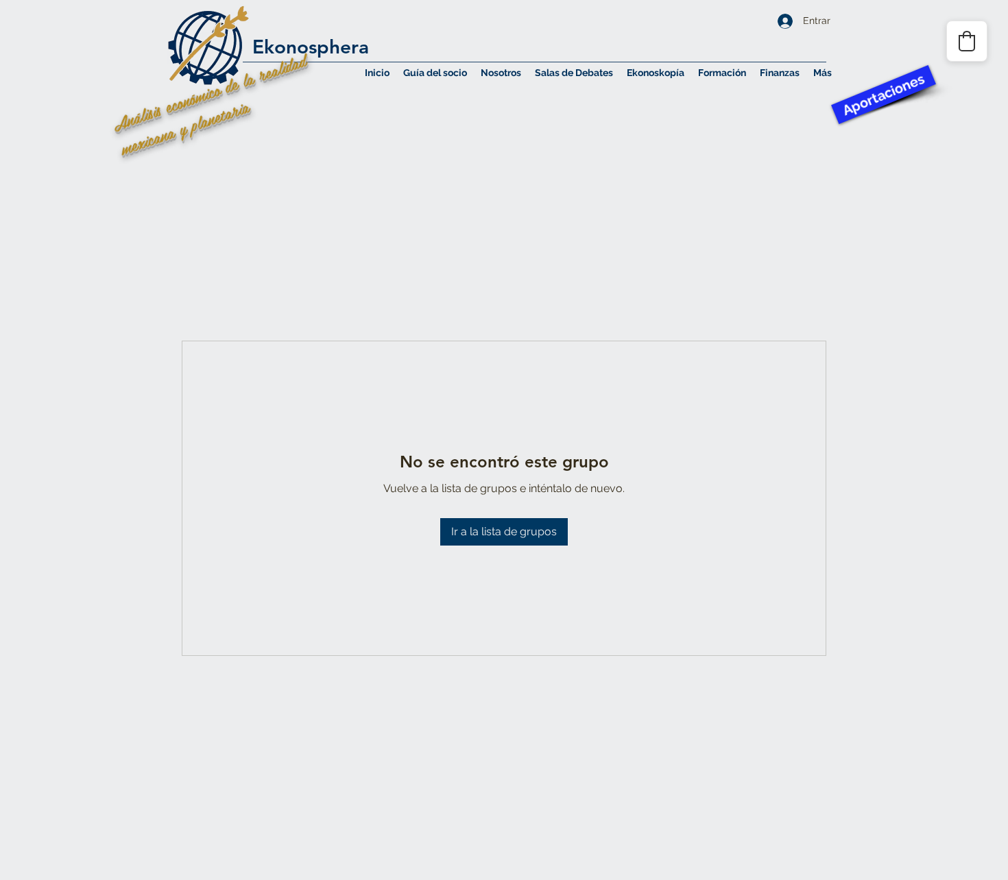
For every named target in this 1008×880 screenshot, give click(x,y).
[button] (501, 72)
